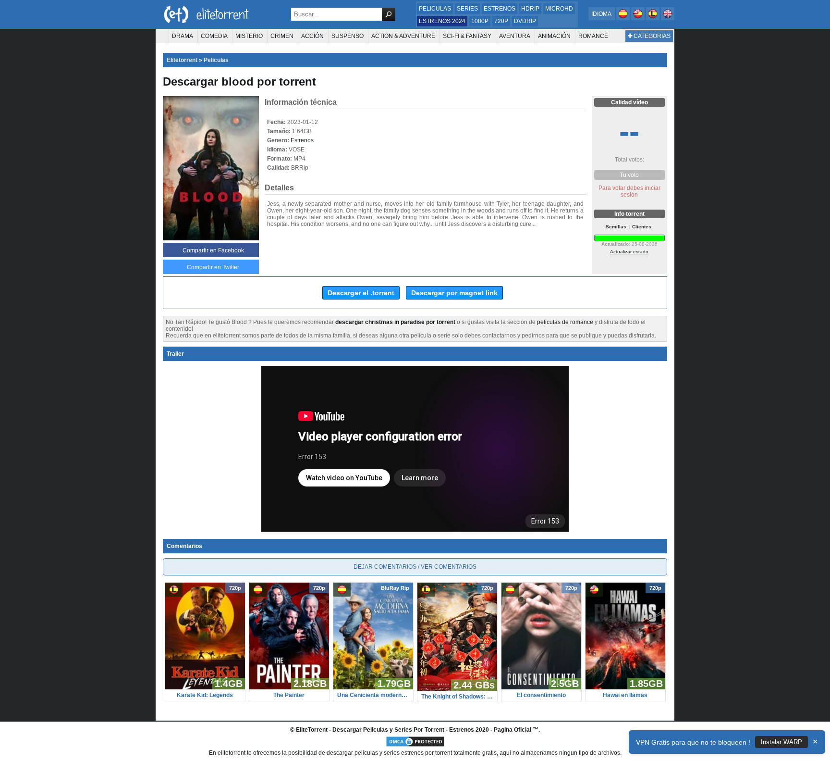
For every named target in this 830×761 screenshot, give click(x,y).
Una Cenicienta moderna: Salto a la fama (373, 695)
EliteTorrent (312, 729)
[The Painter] (289, 687)
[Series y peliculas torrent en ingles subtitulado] (638, 18)
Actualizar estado (629, 251)
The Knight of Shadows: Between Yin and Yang (457, 696)
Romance (593, 36)
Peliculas (435, 8)
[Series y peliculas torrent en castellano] (623, 18)
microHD (559, 8)
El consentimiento (541, 695)
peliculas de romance (565, 322)
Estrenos (499, 8)
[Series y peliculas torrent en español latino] (653, 18)
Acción (312, 36)
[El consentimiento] (541, 687)
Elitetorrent (182, 60)
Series (467, 8)
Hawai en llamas (625, 695)
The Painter (289, 695)
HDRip (530, 8)
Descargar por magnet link (454, 293)
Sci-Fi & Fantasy (467, 36)
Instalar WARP (781, 742)
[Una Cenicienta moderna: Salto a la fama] (373, 687)
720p (501, 21)
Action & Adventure (403, 36)
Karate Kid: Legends (205, 695)
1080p (479, 21)
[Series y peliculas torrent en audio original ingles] (667, 18)
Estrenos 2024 (442, 21)
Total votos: (629, 159)
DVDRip (525, 21)
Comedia (214, 36)
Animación (554, 36)
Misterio (249, 36)
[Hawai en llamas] (625, 687)
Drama (182, 36)
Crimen (281, 36)
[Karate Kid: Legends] (205, 687)
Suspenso (347, 36)
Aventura (514, 36)
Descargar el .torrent (361, 293)
